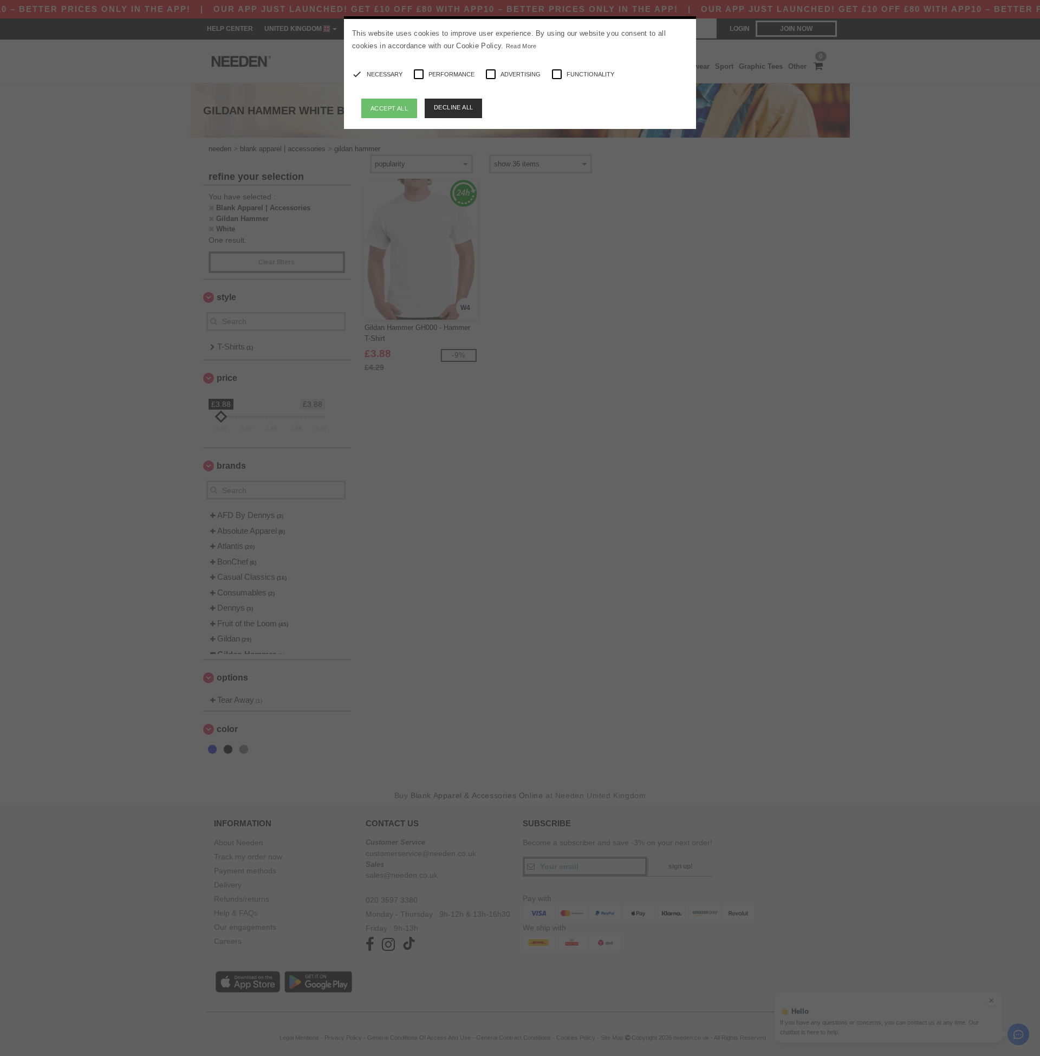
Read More (521, 46)
